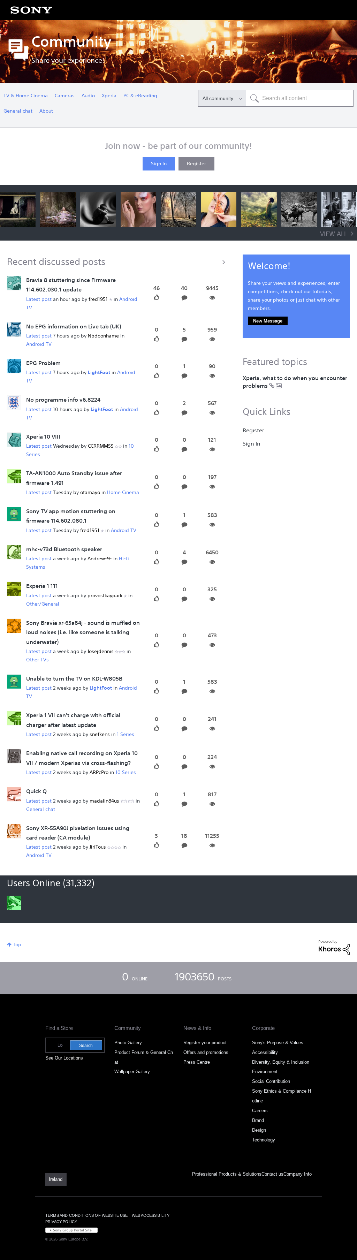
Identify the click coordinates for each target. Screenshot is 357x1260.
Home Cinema (123, 492)
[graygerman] (14, 366)
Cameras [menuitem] (65, 95)
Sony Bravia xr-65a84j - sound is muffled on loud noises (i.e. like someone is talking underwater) (83, 633)
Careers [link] (260, 1110)
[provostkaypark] (14, 589)
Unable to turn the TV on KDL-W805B (74, 679)
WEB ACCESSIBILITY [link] (151, 1215)
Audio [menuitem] (88, 95)
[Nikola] (14, 681)
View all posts (118, 262)
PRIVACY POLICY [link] (61, 1222)
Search (86, 1045)
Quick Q (36, 792)
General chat (40, 809)
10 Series (125, 772)
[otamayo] (14, 476)
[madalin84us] (14, 794)
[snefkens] (14, 718)
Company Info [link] (297, 1174)
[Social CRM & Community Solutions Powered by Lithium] (334, 947)
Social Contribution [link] (271, 1081)
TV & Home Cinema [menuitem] (25, 95)
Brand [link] (258, 1120)
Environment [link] (265, 1071)
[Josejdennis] (14, 626)
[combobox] (299, 98)
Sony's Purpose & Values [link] (277, 1042)
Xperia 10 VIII (43, 437)
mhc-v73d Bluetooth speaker (64, 550)
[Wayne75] (14, 552)
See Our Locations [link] (64, 1058)
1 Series (125, 734)
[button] (18, 209)
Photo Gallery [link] (128, 1042)
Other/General (42, 604)
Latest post (39, 299)
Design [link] (259, 1130)
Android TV (39, 344)
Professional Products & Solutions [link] (226, 1174)
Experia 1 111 (42, 586)
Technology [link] (263, 1140)
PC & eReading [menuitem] (140, 95)
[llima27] (14, 329)
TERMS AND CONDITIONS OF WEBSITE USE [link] (86, 1215)
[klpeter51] (14, 831)
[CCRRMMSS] (14, 439)
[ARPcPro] (14, 756)
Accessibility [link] (265, 1052)
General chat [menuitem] (17, 111)
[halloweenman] (14, 514)
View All (333, 234)
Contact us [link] (272, 1174)
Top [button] (17, 944)
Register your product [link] (205, 1042)
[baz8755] (14, 283)
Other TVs (37, 660)
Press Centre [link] (196, 1062)
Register (196, 163)
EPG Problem (43, 363)
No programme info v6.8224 (63, 400)
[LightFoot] (14, 403)
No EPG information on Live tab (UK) (73, 327)
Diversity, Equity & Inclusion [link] (280, 1062)
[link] (56, 1179)
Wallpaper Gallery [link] (132, 1071)
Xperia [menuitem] (109, 95)
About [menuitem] (46, 111)
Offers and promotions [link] (205, 1052)
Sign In (159, 163)
